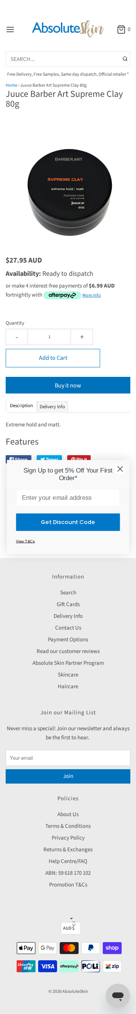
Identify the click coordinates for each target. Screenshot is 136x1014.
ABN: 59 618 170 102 (68, 873)
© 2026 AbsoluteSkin (68, 991)
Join (68, 776)
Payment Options (68, 640)
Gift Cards (68, 604)
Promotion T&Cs (68, 885)
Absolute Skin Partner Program (68, 663)
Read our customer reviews (68, 651)
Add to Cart (53, 358)
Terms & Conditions (68, 826)
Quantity (15, 323)
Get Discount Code (68, 522)
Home (11, 85)
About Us (68, 814)
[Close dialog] (120, 469)
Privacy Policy (68, 838)
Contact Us (68, 628)
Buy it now (68, 385)
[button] (68, 183)
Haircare (68, 687)
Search (68, 593)
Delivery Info (68, 616)
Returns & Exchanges (68, 850)
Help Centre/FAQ (68, 861)
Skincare (68, 675)
